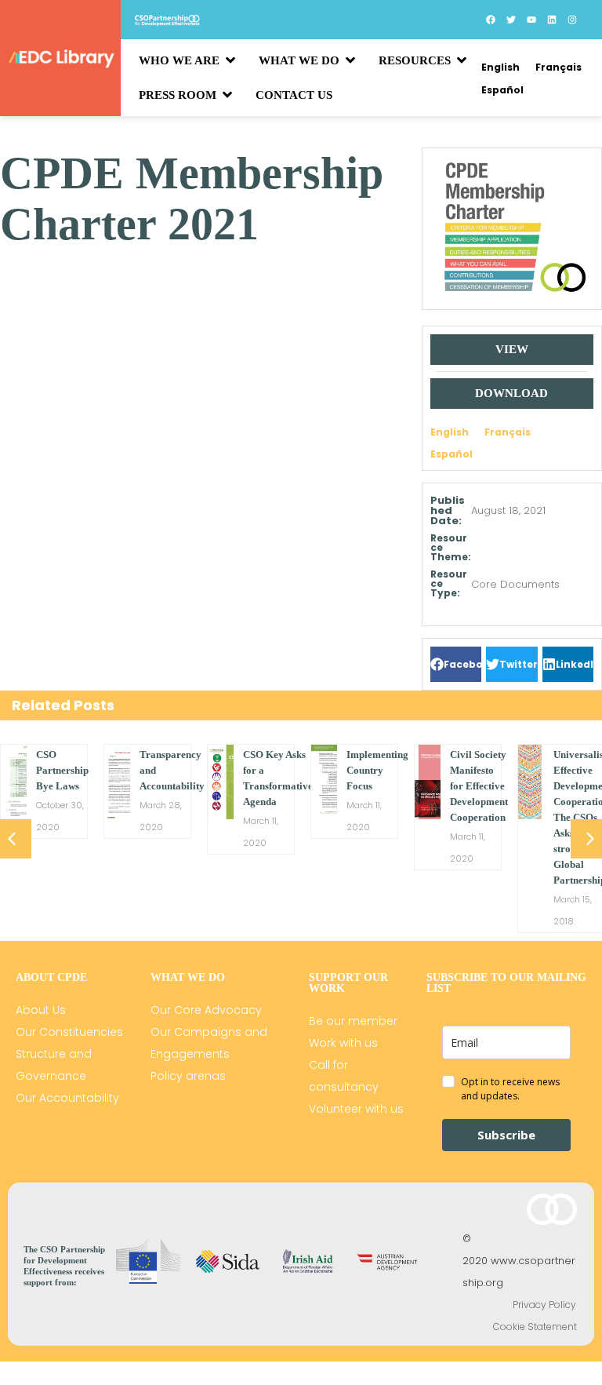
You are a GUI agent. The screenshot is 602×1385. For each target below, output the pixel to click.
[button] (455, 664)
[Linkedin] (551, 19)
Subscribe (506, 1135)
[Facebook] (490, 19)
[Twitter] (511, 19)
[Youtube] (531, 19)
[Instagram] (572, 19)
